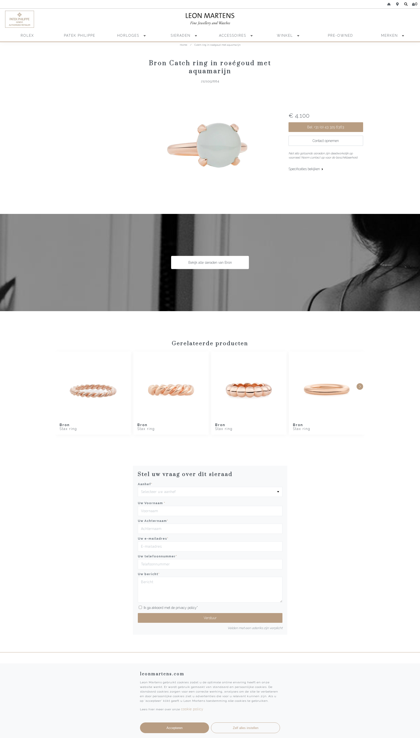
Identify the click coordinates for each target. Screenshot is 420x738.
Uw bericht (149, 574)
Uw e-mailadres (153, 538)
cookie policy (192, 709)
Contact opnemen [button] (326, 141)
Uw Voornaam (151, 503)
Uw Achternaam (153, 521)
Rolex (27, 35)
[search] (406, 4)
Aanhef (145, 484)
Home (183, 45)
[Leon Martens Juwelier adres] (397, 4)
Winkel (285, 35)
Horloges (129, 35)
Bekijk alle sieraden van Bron (210, 262)
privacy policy (186, 608)
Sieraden (181, 35)
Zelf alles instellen (245, 728)
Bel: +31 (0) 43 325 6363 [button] (325, 127)
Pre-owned (340, 35)
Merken (389, 35)
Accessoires (233, 35)
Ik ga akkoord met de (171, 608)
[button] (360, 386)
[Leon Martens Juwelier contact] (389, 4)
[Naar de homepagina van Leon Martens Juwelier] (210, 19)
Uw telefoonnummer (157, 556)
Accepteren (174, 728)
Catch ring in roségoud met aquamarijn (217, 45)
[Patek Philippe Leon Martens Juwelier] (55, 19)
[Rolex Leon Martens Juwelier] (364, 19)
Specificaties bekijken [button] (305, 169)
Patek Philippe (79, 35)
